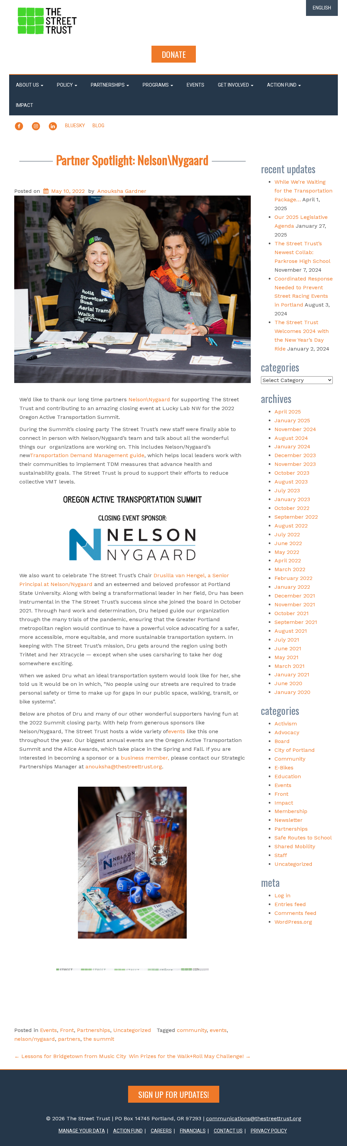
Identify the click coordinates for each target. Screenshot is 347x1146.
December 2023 (295, 455)
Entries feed (290, 904)
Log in (282, 895)
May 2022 (286, 552)
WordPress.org (293, 922)
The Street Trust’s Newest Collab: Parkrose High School (302, 252)
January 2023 (292, 499)
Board (282, 741)
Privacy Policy (269, 1130)
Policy (65, 85)
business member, (146, 758)
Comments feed (295, 913)
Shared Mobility (294, 846)
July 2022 (287, 534)
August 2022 (291, 525)
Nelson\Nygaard (149, 399)
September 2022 (296, 517)
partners (69, 1039)
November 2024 (295, 429)
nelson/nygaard (34, 1039)
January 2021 (291, 674)
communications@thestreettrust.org (253, 1118)
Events (195, 85)
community (192, 1030)
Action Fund (282, 85)
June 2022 (288, 543)
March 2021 (289, 666)
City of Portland (294, 750)
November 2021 (294, 604)
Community (289, 759)
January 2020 (292, 692)
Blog (98, 125)
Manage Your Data (82, 1130)
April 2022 (287, 560)
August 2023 (291, 481)
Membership (290, 811)
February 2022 (293, 578)
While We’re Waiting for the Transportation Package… (303, 191)
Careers (161, 1130)
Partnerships (108, 85)
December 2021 (294, 595)
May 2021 (286, 657)
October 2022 (291, 508)
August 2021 (290, 631)
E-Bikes (283, 767)
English (322, 7)
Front (67, 1030)
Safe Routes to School (303, 837)
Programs (156, 85)
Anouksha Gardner (121, 191)
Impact (24, 105)
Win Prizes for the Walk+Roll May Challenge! (190, 1056)
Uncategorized (132, 1030)
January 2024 (292, 446)
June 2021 (287, 648)
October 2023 (291, 473)
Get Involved (234, 85)
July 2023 (287, 490)
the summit (98, 1039)
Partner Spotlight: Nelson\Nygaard (132, 159)
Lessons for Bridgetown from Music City (70, 1056)
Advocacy (286, 732)
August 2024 (291, 438)
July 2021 (286, 639)
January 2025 (292, 420)
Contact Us (228, 1130)
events (176, 731)
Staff (280, 855)
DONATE (174, 54)
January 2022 (292, 587)
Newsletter (288, 820)
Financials (193, 1130)
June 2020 (288, 683)
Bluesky (75, 125)
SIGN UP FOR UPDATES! (173, 1094)
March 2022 (289, 569)
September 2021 (295, 622)
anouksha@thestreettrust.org (123, 766)
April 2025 (287, 411)
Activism (285, 723)
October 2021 (291, 613)
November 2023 (295, 464)
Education (287, 776)
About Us (28, 85)
